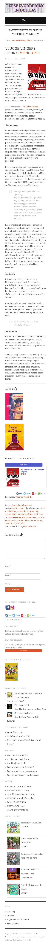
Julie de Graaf (18, 701)
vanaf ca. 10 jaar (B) (24, 497)
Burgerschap (32, 511)
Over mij (11, 912)
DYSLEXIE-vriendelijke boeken (21, 798)
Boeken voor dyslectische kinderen (22, 775)
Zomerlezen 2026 (15, 732)
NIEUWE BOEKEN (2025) (18, 790)
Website (8, 584)
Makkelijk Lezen (17, 517)
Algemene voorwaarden (18, 919)
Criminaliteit (11, 514)
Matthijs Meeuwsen (27, 709)
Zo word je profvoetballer (32, 854)
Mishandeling (31, 517)
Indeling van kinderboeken (19, 759)
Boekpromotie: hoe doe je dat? (20, 767)
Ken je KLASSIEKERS (16, 802)
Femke (10, 59)
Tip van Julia (19, 523)
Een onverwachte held (25, 713)
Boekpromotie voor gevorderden (22, 771)
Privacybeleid (13, 923)
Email (8, 575)
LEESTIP (24, 827)
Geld (35, 514)
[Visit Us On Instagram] (12, 607)
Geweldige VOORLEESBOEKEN (21, 794)
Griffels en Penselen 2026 (18, 736)
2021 (43, 508)
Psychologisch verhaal (22, 505)
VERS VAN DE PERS (29, 858)
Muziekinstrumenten (14, 520)
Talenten (9, 523)
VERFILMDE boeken (16, 806)
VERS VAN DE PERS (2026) (19, 786)
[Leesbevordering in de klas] (25, 7)
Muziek (41, 517)
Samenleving (36, 520)
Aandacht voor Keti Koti (31, 823)
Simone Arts (28, 53)
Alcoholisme (10, 511)
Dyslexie (29, 514)
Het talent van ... (19, 508)
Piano (27, 520)
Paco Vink (41, 709)
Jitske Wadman (29, 526)
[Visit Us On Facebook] (7, 607)
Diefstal (20, 514)
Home (14, 40)
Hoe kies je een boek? (16, 763)
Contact (10, 915)
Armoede (21, 511)
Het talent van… (32, 107)
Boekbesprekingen (25, 40)
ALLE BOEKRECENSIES (17, 810)
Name (8, 566)
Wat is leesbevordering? (17, 755)
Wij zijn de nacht (22, 705)
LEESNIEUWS (26, 878)
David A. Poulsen (26, 717)
